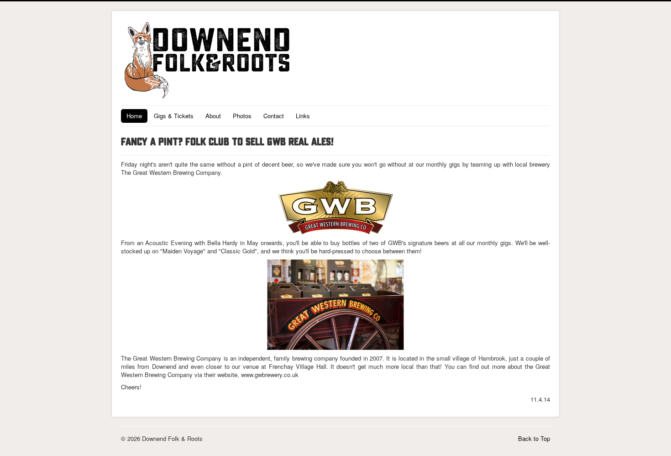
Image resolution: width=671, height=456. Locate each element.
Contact (273, 115)
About (213, 115)
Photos (242, 115)
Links (303, 115)
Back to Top (534, 438)
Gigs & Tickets (174, 115)
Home (134, 115)
